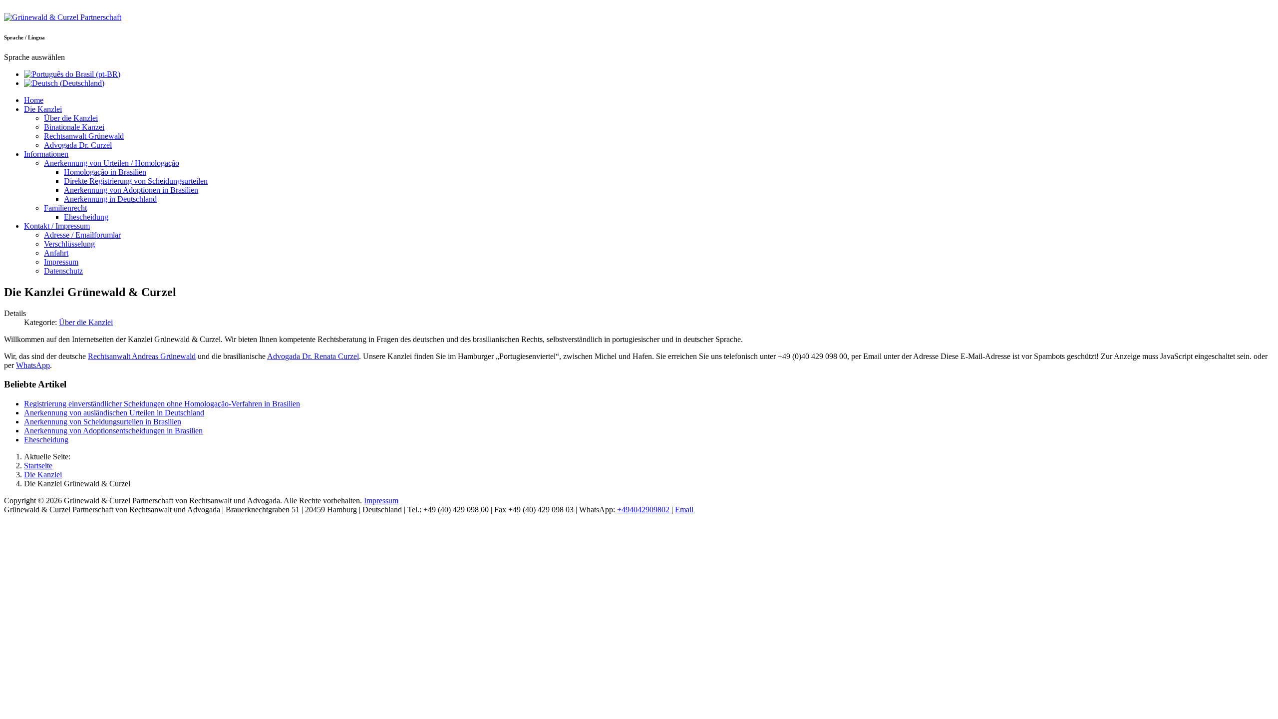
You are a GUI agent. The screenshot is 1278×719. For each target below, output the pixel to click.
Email (684, 509)
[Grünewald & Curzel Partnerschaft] (62, 17)
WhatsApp (33, 365)
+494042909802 (644, 509)
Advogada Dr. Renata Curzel (313, 356)
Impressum (381, 500)
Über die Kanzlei (86, 322)
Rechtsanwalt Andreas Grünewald (142, 356)
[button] (43, 109)
